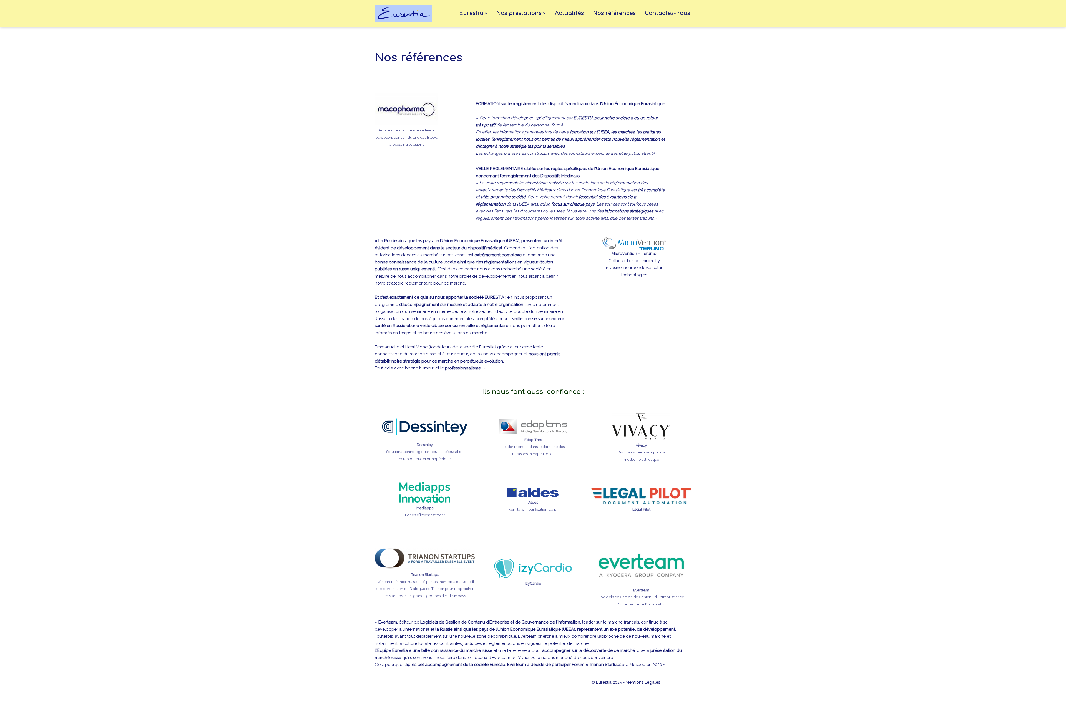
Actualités (569, 13)
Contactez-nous (667, 13)
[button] (486, 13)
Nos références (614, 13)
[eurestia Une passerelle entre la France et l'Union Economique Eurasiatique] (405, 13)
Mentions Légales (643, 682)
